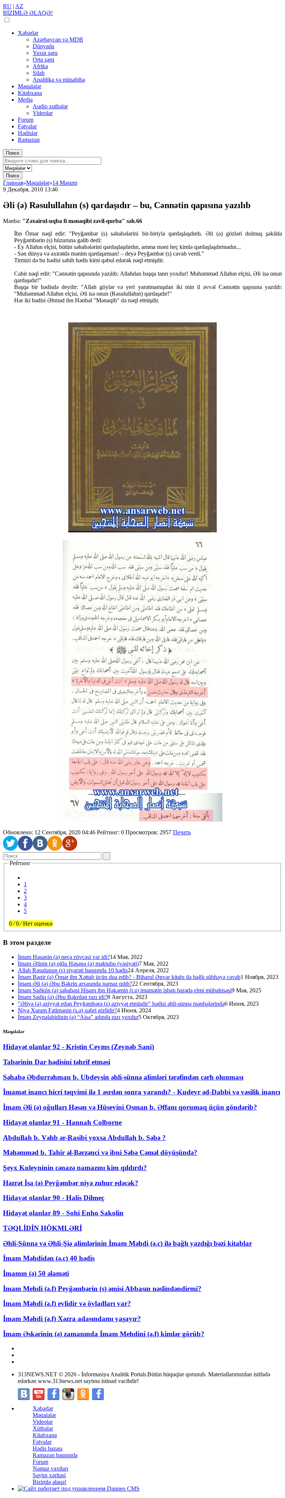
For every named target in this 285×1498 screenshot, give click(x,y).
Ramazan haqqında (55, 1455)
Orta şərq (43, 59)
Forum (25, 119)
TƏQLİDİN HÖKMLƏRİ (42, 1228)
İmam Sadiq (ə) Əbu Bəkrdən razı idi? (62, 997)
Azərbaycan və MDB (58, 39)
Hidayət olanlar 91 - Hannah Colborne (62, 1122)
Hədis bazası (47, 1448)
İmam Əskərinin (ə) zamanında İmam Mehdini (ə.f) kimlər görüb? (103, 1334)
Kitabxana (30, 93)
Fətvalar (27, 126)
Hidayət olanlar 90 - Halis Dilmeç (53, 1198)
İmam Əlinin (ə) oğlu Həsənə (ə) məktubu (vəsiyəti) (78, 963)
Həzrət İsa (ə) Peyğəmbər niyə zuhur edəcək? (70, 1183)
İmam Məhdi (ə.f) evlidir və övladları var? (67, 1303)
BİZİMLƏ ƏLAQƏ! (28, 13)
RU (7, 6)
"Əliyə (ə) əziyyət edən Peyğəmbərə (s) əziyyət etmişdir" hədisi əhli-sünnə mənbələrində (121, 1004)
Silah (39, 73)
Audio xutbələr (50, 106)
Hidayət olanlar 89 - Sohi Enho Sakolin (63, 1213)
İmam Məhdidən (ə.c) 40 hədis (49, 1258)
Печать (182, 832)
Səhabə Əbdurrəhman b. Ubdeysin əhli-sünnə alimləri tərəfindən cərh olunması (123, 1077)
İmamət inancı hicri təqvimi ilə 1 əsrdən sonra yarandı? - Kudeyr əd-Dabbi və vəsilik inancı (141, 1092)
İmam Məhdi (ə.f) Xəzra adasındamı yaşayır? (72, 1319)
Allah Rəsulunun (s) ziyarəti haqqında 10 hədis (73, 970)
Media (25, 99)
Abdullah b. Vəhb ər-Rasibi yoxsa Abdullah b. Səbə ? (84, 1137)
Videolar (43, 113)
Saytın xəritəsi (49, 1475)
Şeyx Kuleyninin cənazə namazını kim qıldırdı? (75, 1168)
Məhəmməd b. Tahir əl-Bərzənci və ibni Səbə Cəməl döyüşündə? (100, 1152)
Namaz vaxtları (50, 1468)
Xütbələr (43, 1428)
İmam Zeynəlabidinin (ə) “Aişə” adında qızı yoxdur (78, 1017)
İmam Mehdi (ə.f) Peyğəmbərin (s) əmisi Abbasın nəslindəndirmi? (102, 1288)
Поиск (12, 153)
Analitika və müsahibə (59, 79)
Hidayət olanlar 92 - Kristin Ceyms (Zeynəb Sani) (78, 1047)
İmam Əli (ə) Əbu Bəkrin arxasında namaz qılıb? (75, 983)
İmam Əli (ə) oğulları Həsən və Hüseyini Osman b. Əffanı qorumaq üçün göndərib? (130, 1107)
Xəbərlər (28, 33)
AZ (19, 6)
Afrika (40, 66)
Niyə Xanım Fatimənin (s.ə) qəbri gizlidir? (67, 1010)
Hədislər (27, 133)
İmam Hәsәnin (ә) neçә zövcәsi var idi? (64, 957)
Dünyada (43, 46)
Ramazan (29, 140)
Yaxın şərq (45, 53)
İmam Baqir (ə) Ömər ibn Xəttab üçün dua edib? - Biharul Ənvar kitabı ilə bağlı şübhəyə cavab (129, 977)
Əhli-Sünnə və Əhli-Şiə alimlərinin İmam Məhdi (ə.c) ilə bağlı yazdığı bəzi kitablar (127, 1243)
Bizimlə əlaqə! (49, 1482)
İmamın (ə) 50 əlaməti (36, 1273)
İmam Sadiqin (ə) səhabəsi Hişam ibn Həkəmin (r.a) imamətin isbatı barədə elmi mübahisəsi (125, 990)
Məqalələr (29, 86)
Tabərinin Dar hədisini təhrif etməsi (56, 1062)
